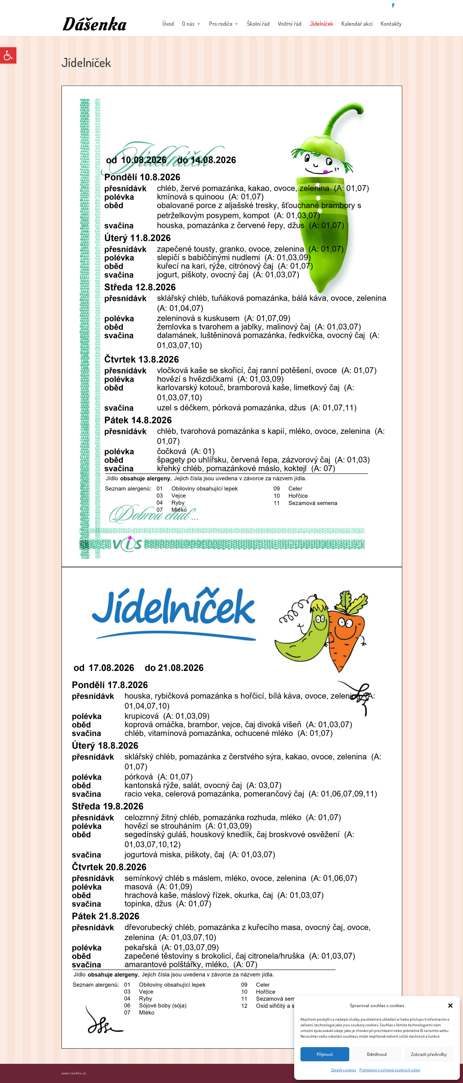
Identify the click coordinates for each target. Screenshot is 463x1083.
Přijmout (325, 1054)
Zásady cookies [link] (343, 1070)
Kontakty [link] (391, 24)
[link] (8, 55)
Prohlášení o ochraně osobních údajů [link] (389, 1070)
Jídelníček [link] (321, 24)
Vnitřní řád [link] (289, 24)
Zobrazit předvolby (429, 1054)
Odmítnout (377, 1054)
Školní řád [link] (258, 24)
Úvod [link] (168, 24)
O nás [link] (188, 24)
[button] (450, 1005)
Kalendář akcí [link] (357, 24)
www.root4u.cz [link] (73, 1073)
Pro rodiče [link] (220, 24)
